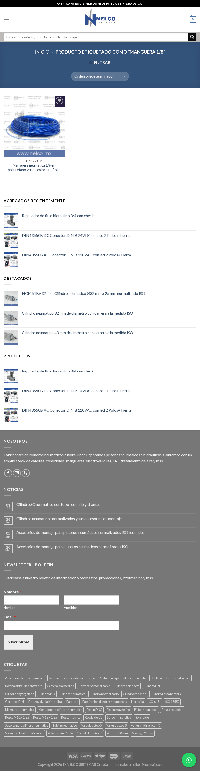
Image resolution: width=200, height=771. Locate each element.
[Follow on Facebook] (8, 473)
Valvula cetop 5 (116, 725)
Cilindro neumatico (72, 694)
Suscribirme (18, 642)
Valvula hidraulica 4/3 (145, 725)
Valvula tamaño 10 (89, 733)
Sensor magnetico (119, 717)
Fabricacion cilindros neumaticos (104, 702)
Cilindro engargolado (19, 694)
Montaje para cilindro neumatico (60, 710)
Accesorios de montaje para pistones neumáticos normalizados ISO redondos (80, 532)
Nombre (12, 591)
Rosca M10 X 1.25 (17, 717)
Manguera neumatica (19, 710)
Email (10, 616)
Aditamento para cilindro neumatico (123, 678)
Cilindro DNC (153, 686)
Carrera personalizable (94, 686)
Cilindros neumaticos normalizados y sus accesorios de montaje (69, 518)
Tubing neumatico (64, 725)
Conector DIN (14, 702)
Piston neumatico (145, 710)
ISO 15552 (172, 702)
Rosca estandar (172, 710)
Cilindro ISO (47, 694)
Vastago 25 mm (142, 733)
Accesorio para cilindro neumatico (72, 678)
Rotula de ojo (93, 717)
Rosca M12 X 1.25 (45, 717)
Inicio (42, 52)
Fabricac (72, 702)
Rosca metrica (70, 717)
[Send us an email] (17, 473)
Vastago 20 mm (117, 733)
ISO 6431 (154, 702)
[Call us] (26, 473)
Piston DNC (94, 710)
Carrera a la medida (60, 686)
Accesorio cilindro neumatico (24, 678)
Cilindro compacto (126, 686)
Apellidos (70, 608)
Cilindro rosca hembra (166, 694)
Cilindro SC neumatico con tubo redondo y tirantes (58, 504)
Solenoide (142, 717)
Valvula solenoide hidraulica (24, 733)
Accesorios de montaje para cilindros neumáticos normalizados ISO (72, 546)
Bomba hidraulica (178, 678)
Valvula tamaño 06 (60, 733)
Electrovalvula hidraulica (45, 702)
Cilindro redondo (134, 694)
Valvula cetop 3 (91, 725)
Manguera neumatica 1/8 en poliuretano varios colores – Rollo (34, 167)
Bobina (157, 678)
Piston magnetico (118, 710)
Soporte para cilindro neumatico (26, 725)
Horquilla (137, 702)
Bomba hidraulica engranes (23, 686)
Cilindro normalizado (104, 694)
